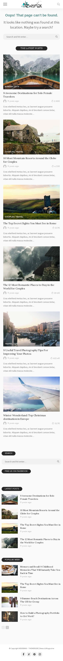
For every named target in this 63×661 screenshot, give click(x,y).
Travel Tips (11, 344)
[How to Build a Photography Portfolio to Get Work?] (10, 616)
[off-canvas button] (5, 4)
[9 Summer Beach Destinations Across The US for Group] (10, 602)
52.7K (57, 424)
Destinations (13, 409)
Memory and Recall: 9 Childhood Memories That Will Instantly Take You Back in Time (40, 570)
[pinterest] (34, 654)
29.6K (57, 293)
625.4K (56, 358)
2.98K (57, 101)
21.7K (57, 228)
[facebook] (23, 654)
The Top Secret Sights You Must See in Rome (29, 223)
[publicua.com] (31, 3)
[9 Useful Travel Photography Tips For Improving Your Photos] (31, 328)
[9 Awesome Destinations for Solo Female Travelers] (31, 71)
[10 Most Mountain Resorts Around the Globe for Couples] (31, 137)
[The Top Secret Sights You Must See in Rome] (31, 202)
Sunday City (12, 87)
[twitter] (28, 654)
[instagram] (39, 654)
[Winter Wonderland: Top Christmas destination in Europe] (31, 394)
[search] (58, 4)
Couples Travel (14, 152)
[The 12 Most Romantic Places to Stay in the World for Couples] (31, 263)
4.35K (57, 166)
